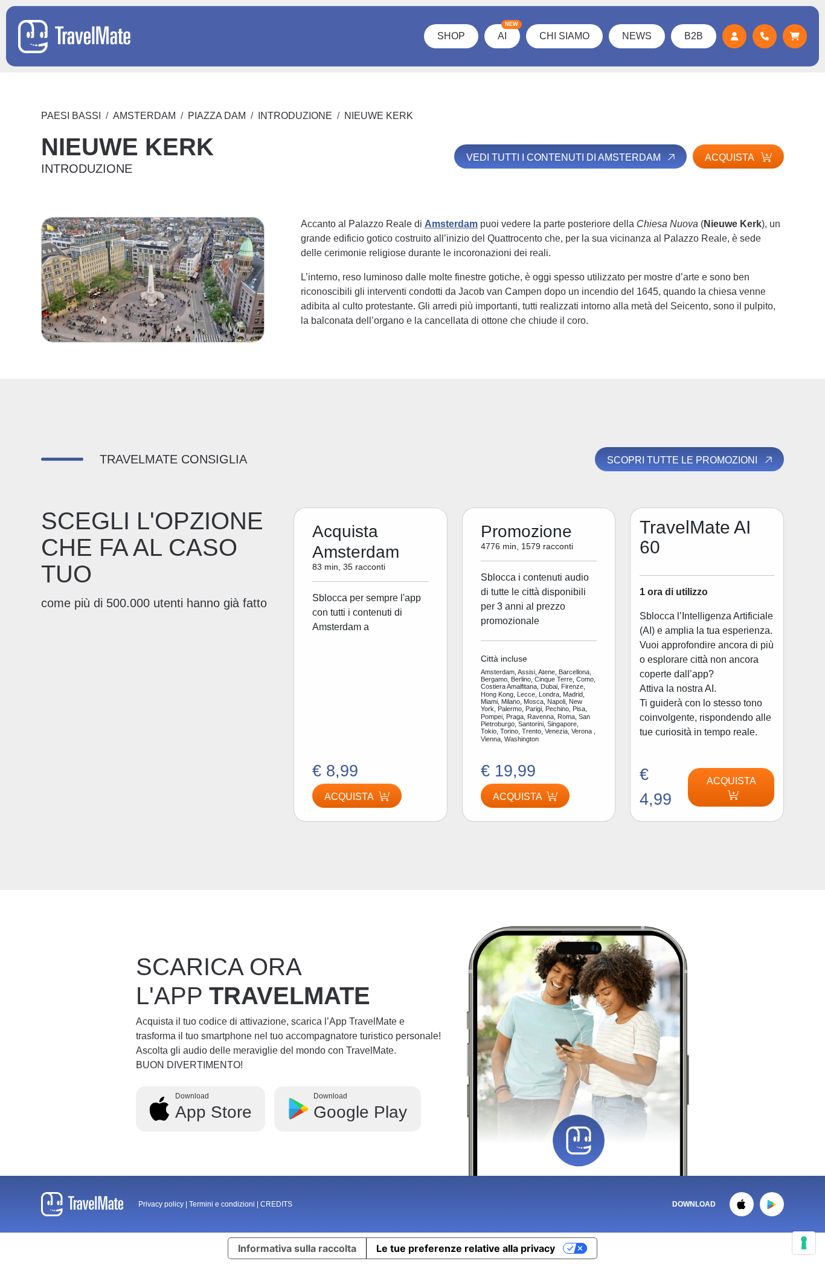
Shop (451, 36)
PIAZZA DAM (217, 116)
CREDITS (276, 1204)
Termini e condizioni (223, 1204)
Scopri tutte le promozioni (683, 460)
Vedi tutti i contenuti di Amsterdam (564, 157)
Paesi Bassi (71, 116)
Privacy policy (161, 1204)
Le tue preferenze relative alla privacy (465, 1248)
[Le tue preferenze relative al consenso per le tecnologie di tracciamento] (803, 1242)
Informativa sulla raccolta (297, 1248)
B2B (693, 36)
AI (508, 32)
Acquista (517, 797)
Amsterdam (144, 116)
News (637, 36)
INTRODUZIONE (295, 116)
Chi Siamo (564, 36)
